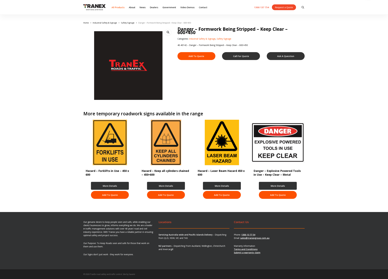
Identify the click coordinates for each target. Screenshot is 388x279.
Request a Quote (284, 7)
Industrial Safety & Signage (105, 22)
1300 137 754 (261, 7)
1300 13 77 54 (248, 234)
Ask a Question (285, 56)
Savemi (132, 274)
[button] (168, 32)
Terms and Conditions (246, 249)
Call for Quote (241, 56)
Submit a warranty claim (247, 252)
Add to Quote (196, 56)
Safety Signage (127, 22)
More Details (110, 185)
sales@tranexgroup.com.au (254, 238)
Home (86, 22)
